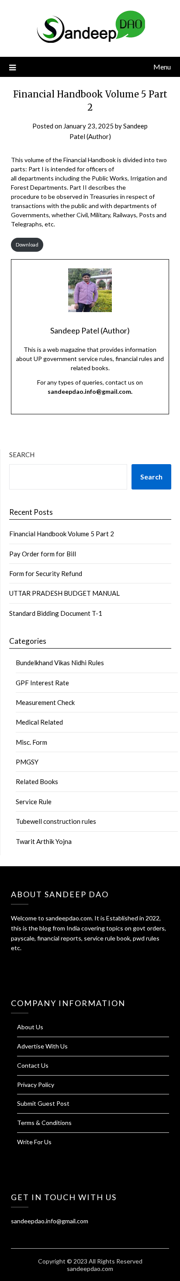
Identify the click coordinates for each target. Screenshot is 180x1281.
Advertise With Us (42, 1046)
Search (22, 454)
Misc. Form (31, 742)
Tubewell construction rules (56, 821)
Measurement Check (45, 702)
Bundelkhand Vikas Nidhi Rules (60, 663)
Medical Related (39, 722)
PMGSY (27, 762)
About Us (30, 1027)
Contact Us (32, 1065)
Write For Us (34, 1142)
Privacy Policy (35, 1084)
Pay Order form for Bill (42, 554)
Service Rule (34, 801)
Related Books (37, 781)
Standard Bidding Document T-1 (55, 613)
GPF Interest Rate (42, 683)
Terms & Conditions (44, 1122)
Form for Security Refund (45, 573)
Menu (162, 66)
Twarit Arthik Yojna (44, 841)
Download (27, 244)
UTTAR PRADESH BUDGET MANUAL (64, 593)
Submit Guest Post (43, 1103)
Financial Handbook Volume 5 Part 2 (61, 534)
